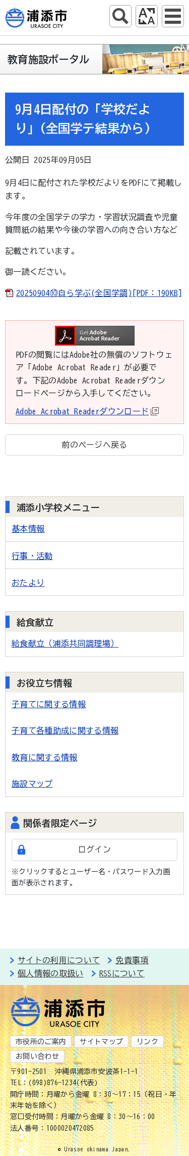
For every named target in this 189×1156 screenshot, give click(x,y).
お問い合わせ (37, 1056)
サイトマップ (101, 1041)
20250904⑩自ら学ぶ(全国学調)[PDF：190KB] (99, 293)
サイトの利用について (59, 960)
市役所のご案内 (41, 1041)
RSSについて (122, 973)
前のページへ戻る (94, 445)
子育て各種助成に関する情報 (65, 730)
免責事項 (131, 960)
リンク (147, 1041)
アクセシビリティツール (147, 16)
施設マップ (32, 784)
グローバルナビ (173, 16)
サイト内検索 (120, 16)
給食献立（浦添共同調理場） (65, 643)
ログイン (94, 849)
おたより (28, 583)
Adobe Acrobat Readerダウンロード (82, 411)
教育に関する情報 (45, 757)
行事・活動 (32, 556)
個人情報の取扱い (51, 973)
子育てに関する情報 (49, 704)
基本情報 (28, 529)
